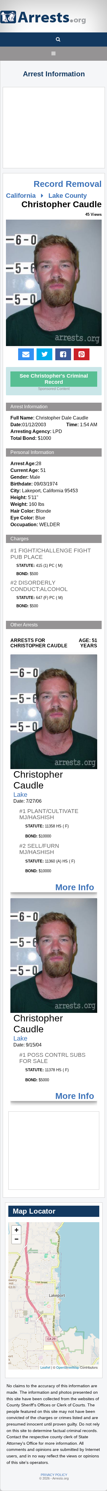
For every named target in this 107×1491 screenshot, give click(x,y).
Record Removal (68, 184)
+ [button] (16, 1230)
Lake (20, 794)
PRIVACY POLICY (54, 1475)
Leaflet (45, 1367)
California (21, 195)
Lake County (67, 195)
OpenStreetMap (67, 1367)
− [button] (16, 1239)
